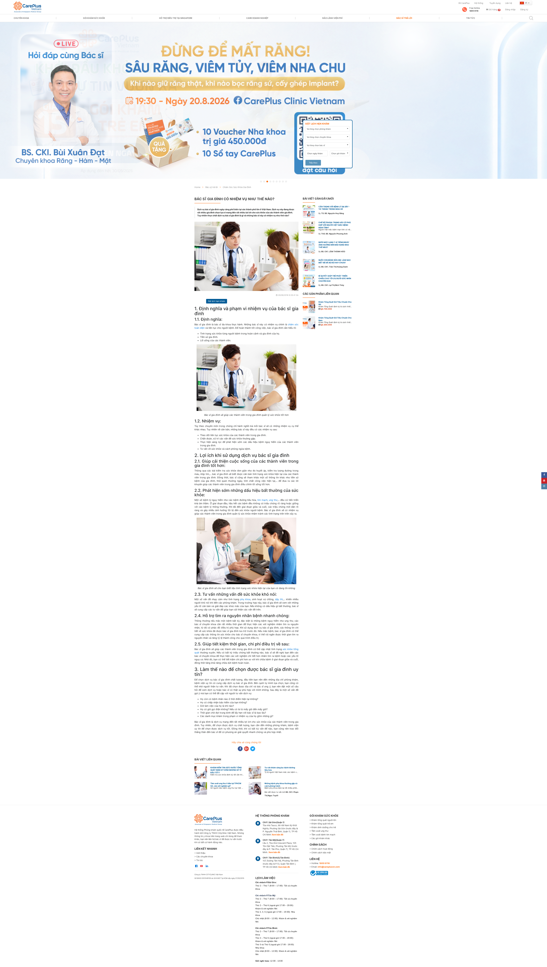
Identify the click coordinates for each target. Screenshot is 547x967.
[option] (273, 100)
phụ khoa (245, 599)
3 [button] (267, 181)
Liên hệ (508, 3)
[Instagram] (544, 486)
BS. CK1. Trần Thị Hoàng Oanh (334, 267)
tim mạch (262, 500)
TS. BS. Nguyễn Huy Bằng (332, 213)
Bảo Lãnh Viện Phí (332, 18)
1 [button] (261, 181)
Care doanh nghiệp (257, 18)
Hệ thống (478, 3)
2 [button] (264, 181)
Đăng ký (524, 9)
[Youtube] (544, 481)
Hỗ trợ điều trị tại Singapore (175, 18)
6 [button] (276, 181)
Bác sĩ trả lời (404, 18)
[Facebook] (544, 475)
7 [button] (280, 181)
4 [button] (270, 181)
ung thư (273, 500)
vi (526, 3)
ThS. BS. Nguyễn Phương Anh (334, 234)
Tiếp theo (313, 163)
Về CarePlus (464, 3)
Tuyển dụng (495, 3)
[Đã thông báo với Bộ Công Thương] (319, 872)
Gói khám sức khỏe (94, 18)
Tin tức (470, 18)
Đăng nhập (510, 9)
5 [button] (273, 181)
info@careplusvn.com (329, 867)
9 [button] (286, 181)
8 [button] (283, 181)
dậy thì (279, 599)
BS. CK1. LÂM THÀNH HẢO (333, 251)
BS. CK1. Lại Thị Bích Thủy (332, 285)
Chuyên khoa (21, 18)
